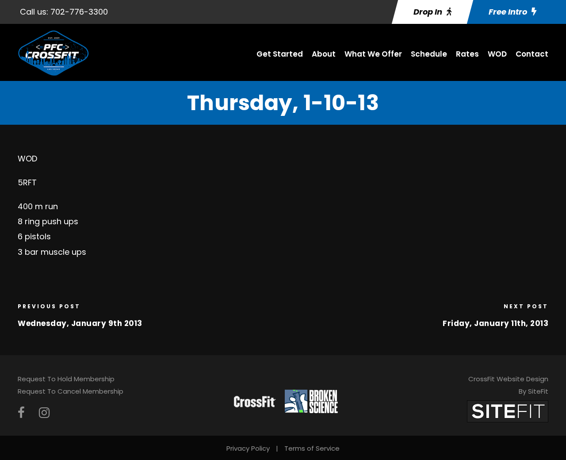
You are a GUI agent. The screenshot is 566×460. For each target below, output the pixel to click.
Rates (467, 54)
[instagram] (44, 413)
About (324, 54)
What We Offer (373, 54)
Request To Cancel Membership (70, 391)
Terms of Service (312, 448)
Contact (532, 54)
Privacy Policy (248, 448)
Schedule (429, 54)
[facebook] (21, 413)
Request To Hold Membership (66, 378)
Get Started (279, 54)
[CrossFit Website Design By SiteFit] (507, 410)
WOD (497, 54)
